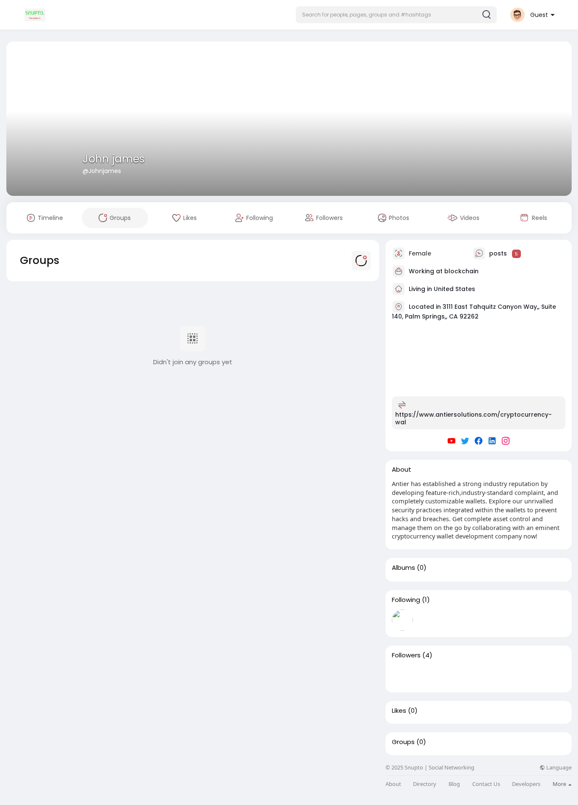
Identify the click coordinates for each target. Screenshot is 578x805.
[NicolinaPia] (483, 675)
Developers (526, 784)
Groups (403, 742)
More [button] (560, 784)
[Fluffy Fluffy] (429, 675)
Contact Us (486, 784)
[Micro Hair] (456, 675)
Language (558, 767)
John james (114, 158)
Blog (454, 784)
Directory (424, 784)
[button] (396, 14)
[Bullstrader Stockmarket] (402, 620)
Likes (399, 710)
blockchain (461, 271)
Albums (403, 567)
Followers (406, 655)
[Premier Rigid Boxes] (402, 675)
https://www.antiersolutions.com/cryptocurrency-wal (473, 418)
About (393, 784)
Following (406, 599)
